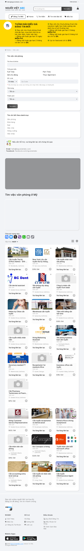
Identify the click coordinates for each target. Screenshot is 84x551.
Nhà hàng (11, 122)
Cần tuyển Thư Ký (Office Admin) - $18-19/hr (17, 261)
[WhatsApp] (24, 237)
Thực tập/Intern (49, 75)
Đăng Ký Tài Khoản (14, 525)
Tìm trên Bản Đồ (56, 17)
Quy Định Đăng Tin (52, 519)
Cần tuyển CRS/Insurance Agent (65, 475)
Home (31, 17)
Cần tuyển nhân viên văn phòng (65, 260)
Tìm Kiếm (41, 17)
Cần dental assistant (17, 285)
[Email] (28, 237)
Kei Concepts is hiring (41, 447)
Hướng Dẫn (30, 522)
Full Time (10, 72)
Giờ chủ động (12, 75)
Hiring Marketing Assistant (39, 339)
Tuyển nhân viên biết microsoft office (65, 448)
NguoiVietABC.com (16, 544)
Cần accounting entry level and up (17, 475)
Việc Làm (16, 50)
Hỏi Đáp (27, 519)
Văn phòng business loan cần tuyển (64, 339)
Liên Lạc (29, 525)
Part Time (47, 72)
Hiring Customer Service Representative (18, 422)
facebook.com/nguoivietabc (26, 151)
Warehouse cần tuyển (41, 312)
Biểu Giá (70, 17)
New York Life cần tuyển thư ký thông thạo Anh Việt (40, 261)
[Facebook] (6, 237)
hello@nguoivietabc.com (15, 2)
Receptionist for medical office (39, 366)
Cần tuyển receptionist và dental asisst (42, 422)
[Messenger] (11, 237)
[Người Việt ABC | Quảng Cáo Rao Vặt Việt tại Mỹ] (17, 10)
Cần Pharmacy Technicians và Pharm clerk (17, 393)
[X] (15, 237)
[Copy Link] (32, 237)
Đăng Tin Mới (18, 17)
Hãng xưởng (12, 131)
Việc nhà (10, 128)
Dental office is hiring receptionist (65, 422)
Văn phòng (11, 119)
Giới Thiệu (10, 519)
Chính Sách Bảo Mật (50, 528)
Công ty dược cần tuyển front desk (63, 286)
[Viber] (19, 237)
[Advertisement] (42, 173)
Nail (8, 125)
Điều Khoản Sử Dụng (50, 523)
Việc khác (11, 134)
